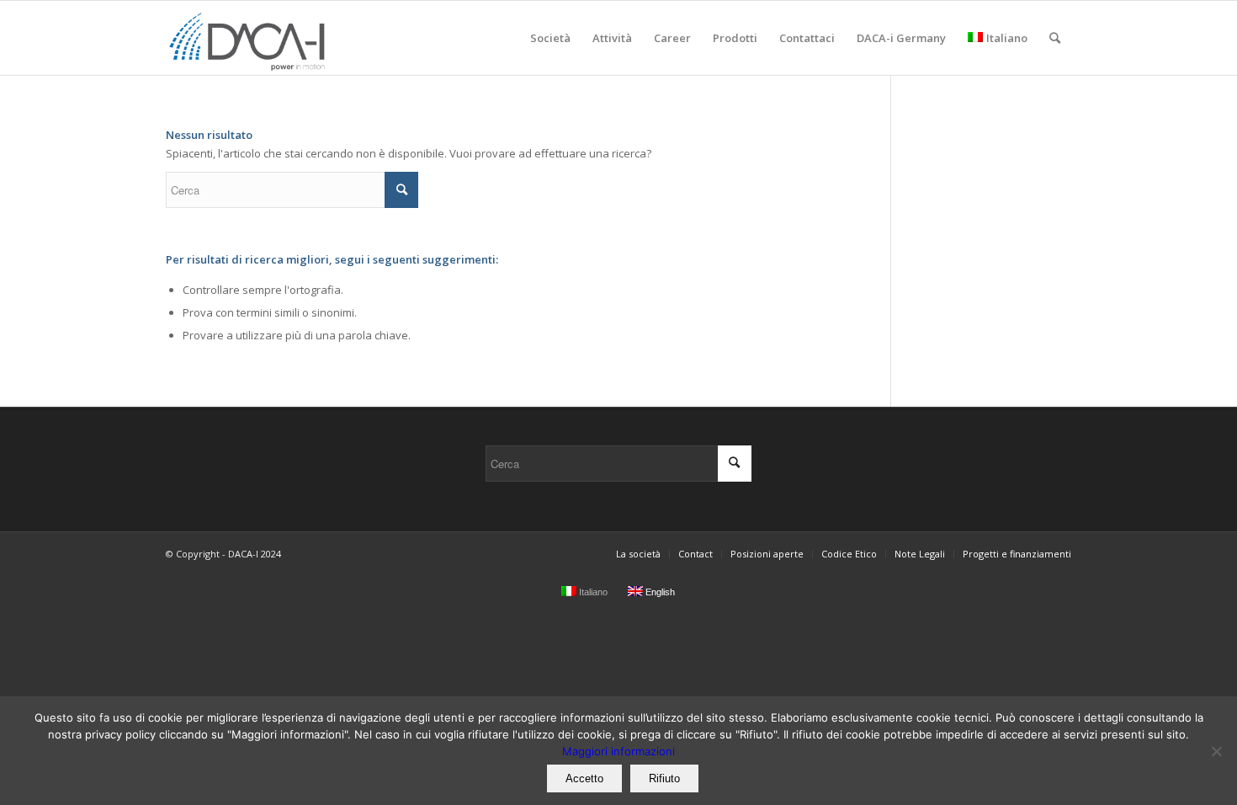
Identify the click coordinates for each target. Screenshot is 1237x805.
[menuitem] (550, 38)
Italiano (1006, 37)
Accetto (584, 778)
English (659, 592)
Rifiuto (664, 778)
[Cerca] (1054, 38)
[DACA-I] (249, 38)
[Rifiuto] (1216, 751)
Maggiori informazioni (618, 751)
